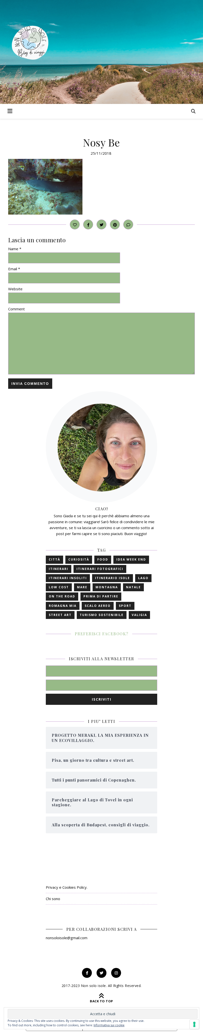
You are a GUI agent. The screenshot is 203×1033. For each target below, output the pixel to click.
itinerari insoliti (68, 578)
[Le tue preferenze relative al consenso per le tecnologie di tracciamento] (194, 1024)
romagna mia (62, 606)
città (54, 559)
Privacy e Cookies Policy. (66, 887)
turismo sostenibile (102, 615)
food (102, 559)
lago (143, 578)
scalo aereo (98, 606)
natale (133, 587)
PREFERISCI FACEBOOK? (101, 633)
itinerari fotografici (99, 569)
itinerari (58, 569)
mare (82, 587)
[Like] (75, 224)
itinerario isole (112, 578)
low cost (59, 587)
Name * (14, 248)
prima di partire (100, 596)
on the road (62, 596)
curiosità (78, 559)
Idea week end (131, 559)
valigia (139, 615)
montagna (107, 587)
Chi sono (53, 898)
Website (15, 288)
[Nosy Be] (101, 187)
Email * (14, 268)
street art (60, 615)
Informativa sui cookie (109, 1025)
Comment (16, 308)
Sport (125, 606)
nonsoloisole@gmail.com (66, 937)
